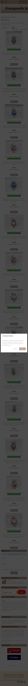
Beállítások (15, 348)
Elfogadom (23, 348)
